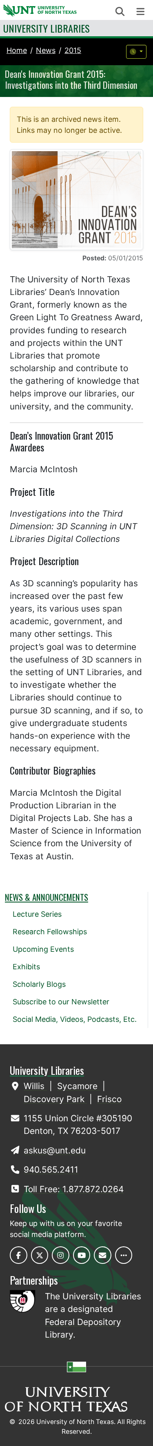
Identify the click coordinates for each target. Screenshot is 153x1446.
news (45, 50)
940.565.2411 (51, 1169)
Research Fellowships (50, 931)
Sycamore (78, 1086)
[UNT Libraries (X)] (40, 1255)
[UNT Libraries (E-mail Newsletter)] (102, 1255)
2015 (72, 50)
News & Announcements (46, 897)
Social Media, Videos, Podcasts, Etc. (75, 1019)
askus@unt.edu (55, 1150)
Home (17, 50)
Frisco (109, 1099)
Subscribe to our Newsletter (61, 1001)
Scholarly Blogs (39, 984)
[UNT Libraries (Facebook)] (18, 1255)
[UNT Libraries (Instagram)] (60, 1255)
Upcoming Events (43, 949)
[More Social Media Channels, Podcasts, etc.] (124, 1255)
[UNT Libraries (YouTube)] (82, 1255)
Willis (35, 1086)
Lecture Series (37, 914)
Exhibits (26, 966)
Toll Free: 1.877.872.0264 (74, 1189)
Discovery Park (55, 1099)
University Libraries (46, 28)
